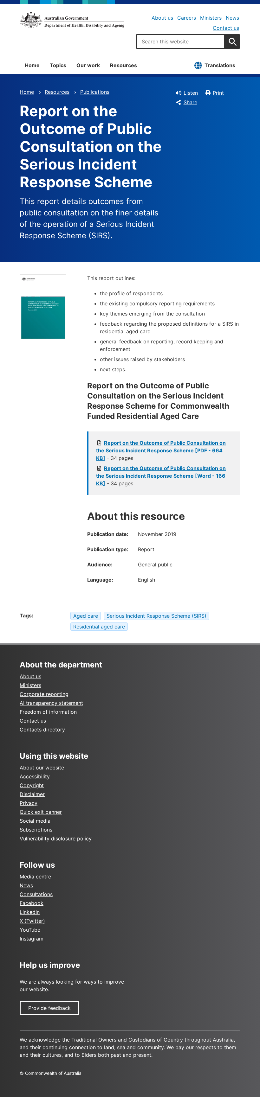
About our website (42, 767)
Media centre (35, 876)
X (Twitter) (32, 921)
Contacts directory (42, 729)
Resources (123, 65)
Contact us (226, 28)
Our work (88, 65)
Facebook (31, 903)
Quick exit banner (41, 812)
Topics (58, 65)
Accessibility (35, 776)
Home (32, 65)
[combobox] (180, 41)
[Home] (72, 19)
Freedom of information (48, 712)
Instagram (31, 938)
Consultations (36, 894)
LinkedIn (30, 912)
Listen (191, 93)
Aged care (85, 616)
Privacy (28, 803)
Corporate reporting (44, 694)
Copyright (32, 785)
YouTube (30, 930)
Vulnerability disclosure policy (56, 838)
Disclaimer (32, 794)
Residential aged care (99, 626)
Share (190, 102)
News (232, 18)
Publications (94, 92)
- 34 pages (161, 450)
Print (218, 93)
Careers (186, 18)
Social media (35, 821)
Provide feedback (49, 1008)
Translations (220, 65)
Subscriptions (36, 829)
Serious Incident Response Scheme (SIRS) (156, 616)
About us (162, 18)
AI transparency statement (51, 703)
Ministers (211, 18)
